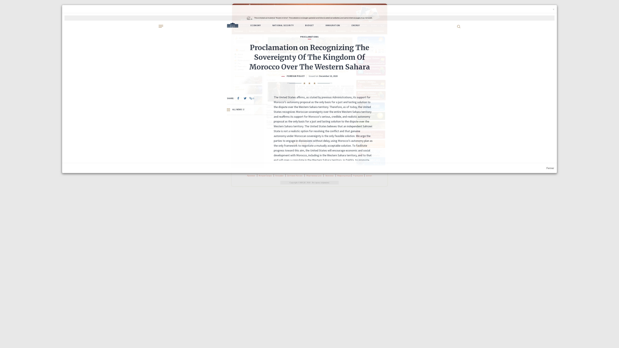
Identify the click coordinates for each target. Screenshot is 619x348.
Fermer (550, 168)
